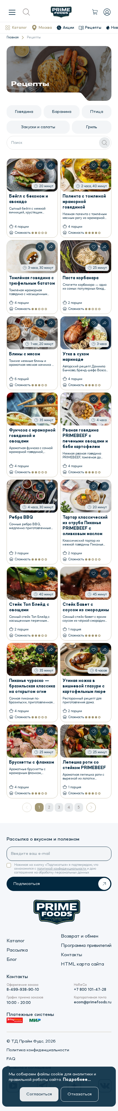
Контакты (71, 954)
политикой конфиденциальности (62, 868)
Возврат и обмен (79, 936)
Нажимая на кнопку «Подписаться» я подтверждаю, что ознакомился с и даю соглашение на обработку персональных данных (56, 868)
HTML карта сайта (82, 964)
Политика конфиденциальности (38, 1050)
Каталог (19, 28)
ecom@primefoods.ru (92, 1002)
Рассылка (17, 950)
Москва (45, 28)
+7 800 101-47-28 (90, 990)
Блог (12, 959)
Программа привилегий (86, 945)
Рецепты (93, 28)
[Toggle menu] (12, 12)
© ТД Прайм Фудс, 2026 (31, 1041)
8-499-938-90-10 (23, 990)
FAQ (11, 1059)
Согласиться (39, 1094)
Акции (68, 28)
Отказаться (80, 1094)
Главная (13, 37)
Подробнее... (77, 1080)
